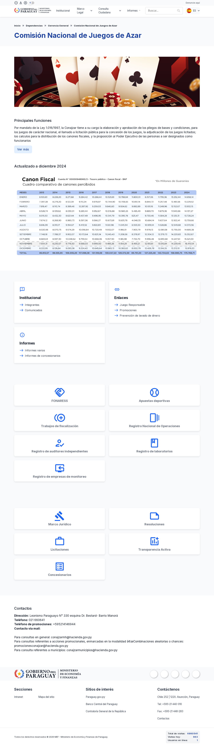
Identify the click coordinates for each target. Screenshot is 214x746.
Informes (132, 10)
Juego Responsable (132, 304)
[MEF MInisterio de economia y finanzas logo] (32, 11)
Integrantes (32, 304)
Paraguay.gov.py (95, 696)
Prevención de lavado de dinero (140, 315)
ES (194, 10)
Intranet (18, 696)
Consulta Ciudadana (104, 10)
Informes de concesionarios (42, 355)
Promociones (128, 310)
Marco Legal (80, 10)
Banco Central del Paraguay (102, 704)
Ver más (23, 149)
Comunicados (33, 310)
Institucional (63, 10)
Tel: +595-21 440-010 (169, 704)
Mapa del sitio (46, 696)
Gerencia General (58, 25)
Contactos (163, 718)
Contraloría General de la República (106, 711)
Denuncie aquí (193, 3)
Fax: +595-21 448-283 (170, 711)
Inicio (17, 25)
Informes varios (35, 350)
